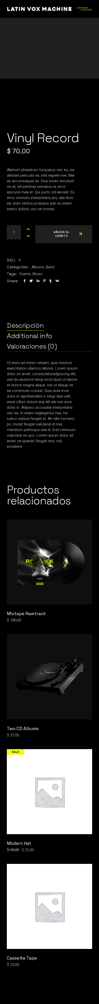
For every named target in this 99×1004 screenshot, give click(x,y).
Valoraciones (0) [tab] (32, 346)
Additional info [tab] (29, 336)
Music (37, 274)
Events (25, 274)
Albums (37, 267)
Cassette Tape (22, 958)
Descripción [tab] (25, 325)
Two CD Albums (23, 728)
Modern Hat (19, 843)
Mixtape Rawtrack (26, 613)
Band (50, 267)
